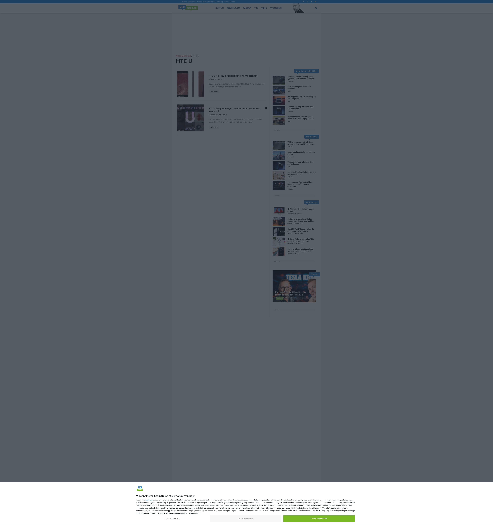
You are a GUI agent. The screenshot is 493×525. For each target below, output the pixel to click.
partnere (149, 500)
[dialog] (246, 503)
